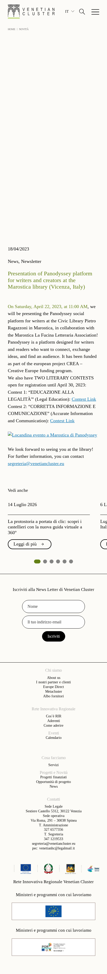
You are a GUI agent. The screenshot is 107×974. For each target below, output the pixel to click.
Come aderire (53, 725)
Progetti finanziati (53, 777)
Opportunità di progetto (53, 782)
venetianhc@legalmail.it (57, 848)
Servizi (53, 765)
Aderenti (53, 721)
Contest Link (84, 399)
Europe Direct (53, 687)
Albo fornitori (53, 696)
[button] (82, 12)
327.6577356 (53, 829)
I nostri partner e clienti (53, 682)
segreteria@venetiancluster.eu (36, 463)
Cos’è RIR (53, 716)
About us (53, 678)
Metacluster (53, 691)
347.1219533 (53, 839)
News (54, 786)
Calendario (54, 737)
